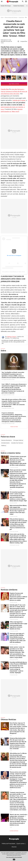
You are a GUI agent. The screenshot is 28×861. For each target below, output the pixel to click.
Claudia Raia (21, 17)
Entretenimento (5, 443)
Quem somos (21, 843)
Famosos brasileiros (6, 440)
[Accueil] (12, 1)
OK (14, 859)
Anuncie (14, 847)
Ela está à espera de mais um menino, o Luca (13, 107)
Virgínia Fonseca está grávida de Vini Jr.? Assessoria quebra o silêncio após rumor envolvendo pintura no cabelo (18, 596)
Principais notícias (18, 440)
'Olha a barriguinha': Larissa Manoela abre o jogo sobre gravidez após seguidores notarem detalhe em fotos (18, 625)
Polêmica (3, 445)
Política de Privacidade (8, 843)
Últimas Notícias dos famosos (11, 17)
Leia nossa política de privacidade (14, 857)
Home (2, 17)
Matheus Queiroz (11, 336)
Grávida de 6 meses (18, 100)
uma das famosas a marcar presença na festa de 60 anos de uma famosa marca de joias (14, 91)
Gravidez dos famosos (17, 443)
